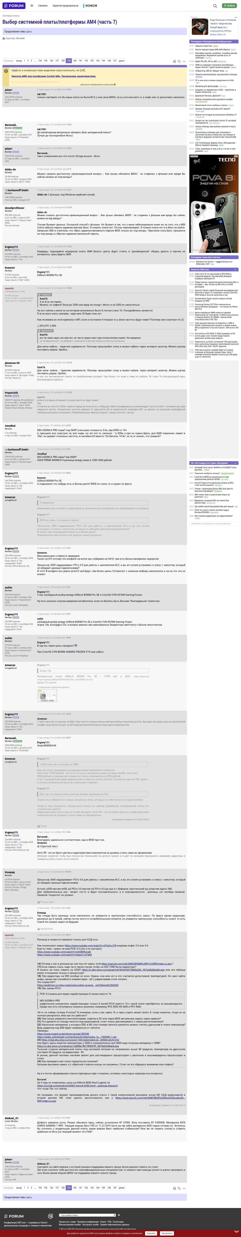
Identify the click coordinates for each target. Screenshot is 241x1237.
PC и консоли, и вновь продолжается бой (214, 80)
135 (45, 60)
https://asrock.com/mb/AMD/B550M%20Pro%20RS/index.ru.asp (136, 963)
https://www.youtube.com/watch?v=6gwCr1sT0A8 (64, 954)
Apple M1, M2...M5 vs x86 (206, 61)
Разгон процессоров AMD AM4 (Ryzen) (212, 49)
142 (86, 60)
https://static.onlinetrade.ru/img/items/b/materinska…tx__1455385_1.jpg (76, 1036)
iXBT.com (64, 1229)
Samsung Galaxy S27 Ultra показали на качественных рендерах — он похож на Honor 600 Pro (216, 306)
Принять (151, 1233)
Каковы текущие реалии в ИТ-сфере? (212, 109)
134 (40, 60)
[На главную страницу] (13, 5)
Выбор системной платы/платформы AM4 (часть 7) (59, 21)
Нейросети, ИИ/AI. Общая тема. (209, 71)
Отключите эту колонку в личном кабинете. (211, 523)
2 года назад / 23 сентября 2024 (54, 207)
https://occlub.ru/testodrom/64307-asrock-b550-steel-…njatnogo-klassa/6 (77, 1085)
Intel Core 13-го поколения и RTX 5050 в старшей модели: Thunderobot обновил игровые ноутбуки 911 (213, 276)
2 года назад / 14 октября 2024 (54, 872)
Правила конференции (88, 1221)
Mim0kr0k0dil (47, 929)
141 (80, 60)
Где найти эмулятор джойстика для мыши (214, 506)
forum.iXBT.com (121, 1229)
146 (109, 60)
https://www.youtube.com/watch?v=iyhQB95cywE (64, 951)
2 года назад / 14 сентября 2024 (54, 89)
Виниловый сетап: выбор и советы (211, 105)
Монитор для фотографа (206, 86)
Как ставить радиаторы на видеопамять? (214, 516)
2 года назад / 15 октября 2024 (53, 908)
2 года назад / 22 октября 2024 (54, 935)
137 (57, 60)
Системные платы (11, 15)
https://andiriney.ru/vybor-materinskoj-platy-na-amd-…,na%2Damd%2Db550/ (78, 985)
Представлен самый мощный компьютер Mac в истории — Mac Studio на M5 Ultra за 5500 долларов (217, 284)
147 (115, 60)
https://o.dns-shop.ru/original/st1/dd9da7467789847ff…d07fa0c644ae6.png (78, 1046)
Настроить (167, 1233)
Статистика (118, 1221)
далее (121, 60)
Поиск (103, 1221)
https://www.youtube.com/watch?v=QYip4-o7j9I (90, 945)
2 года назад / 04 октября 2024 (54, 714)
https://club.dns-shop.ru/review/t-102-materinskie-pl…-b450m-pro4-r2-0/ (80, 1039)
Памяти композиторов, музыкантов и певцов (216, 74)
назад (19, 60)
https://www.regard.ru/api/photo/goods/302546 (63, 1033)
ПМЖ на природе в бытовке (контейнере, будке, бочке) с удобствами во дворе (214, 66)
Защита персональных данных (114, 1224)
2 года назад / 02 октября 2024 (54, 425)
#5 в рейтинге (27, 400)
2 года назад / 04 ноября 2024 (53, 1118)
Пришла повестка (203, 46)
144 (97, 60)
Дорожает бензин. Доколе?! (208, 96)
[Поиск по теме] (179, 61)
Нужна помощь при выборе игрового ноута (215, 126)
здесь (29, 31)
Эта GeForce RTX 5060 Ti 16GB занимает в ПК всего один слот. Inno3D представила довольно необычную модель (215, 335)
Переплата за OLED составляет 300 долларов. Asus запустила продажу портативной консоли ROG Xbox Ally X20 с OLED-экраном (217, 344)
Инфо (181, 89)
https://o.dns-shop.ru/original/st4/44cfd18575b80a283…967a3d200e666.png (123, 969)
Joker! (51, 902)
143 (92, 60)
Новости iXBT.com (200, 269)
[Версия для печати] (174, 61)
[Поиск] (215, 5)
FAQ (109, 1221)
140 (74, 60)
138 (63, 60)
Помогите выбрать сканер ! (207, 473)
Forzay (44, 826)
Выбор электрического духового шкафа (214, 99)
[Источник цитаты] (112, 132)
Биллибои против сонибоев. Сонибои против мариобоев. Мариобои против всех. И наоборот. (216, 55)
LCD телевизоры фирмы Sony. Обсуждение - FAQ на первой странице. (215, 144)
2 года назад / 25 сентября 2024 (54, 288)
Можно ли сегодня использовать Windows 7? (216, 115)
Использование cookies (70, 1224)
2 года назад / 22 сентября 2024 (54, 169)
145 (103, 60)
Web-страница (11, 890)
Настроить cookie (90, 1224)
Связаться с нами (67, 1221)
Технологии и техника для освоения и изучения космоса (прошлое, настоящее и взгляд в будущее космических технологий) (215, 134)
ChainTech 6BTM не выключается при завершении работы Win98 (212, 478)
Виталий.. (20, 38)
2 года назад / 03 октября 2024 (54, 473)
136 (51, 60)
